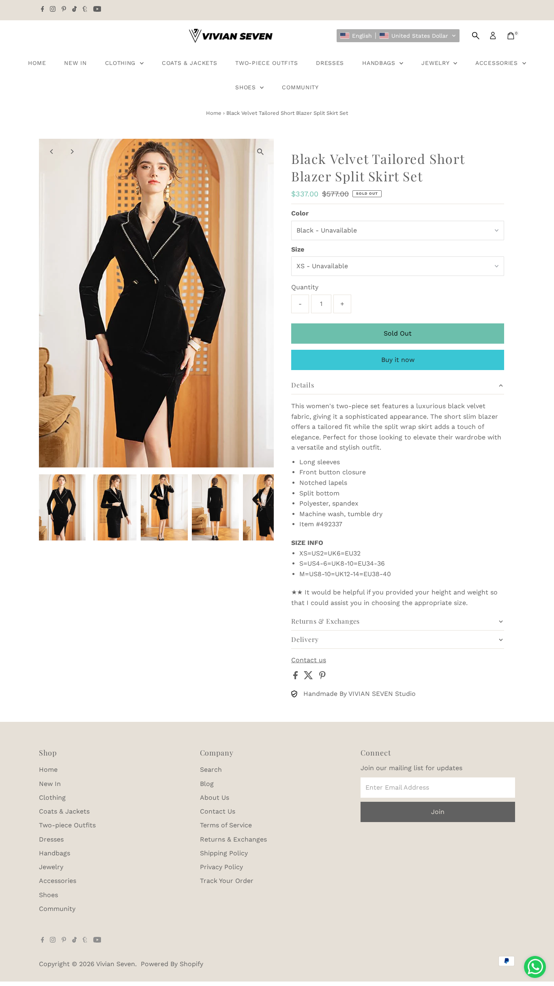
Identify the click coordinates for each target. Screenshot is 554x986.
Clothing (121, 63)
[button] (398, 35)
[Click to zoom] (260, 152)
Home (37, 63)
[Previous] (52, 151)
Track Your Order (226, 881)
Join (437, 812)
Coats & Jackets (189, 63)
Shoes (246, 87)
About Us (214, 797)
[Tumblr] (85, 9)
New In (75, 63)
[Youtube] (97, 9)
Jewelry (436, 63)
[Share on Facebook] (296, 677)
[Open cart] (511, 35)
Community (300, 87)
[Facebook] (42, 9)
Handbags (379, 63)
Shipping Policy (224, 853)
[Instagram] (53, 9)
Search (211, 769)
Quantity (304, 287)
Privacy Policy (221, 867)
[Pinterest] (64, 9)
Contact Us (217, 811)
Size (297, 249)
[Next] (72, 151)
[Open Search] (475, 35)
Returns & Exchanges (233, 839)
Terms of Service (226, 825)
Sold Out (398, 333)
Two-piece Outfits (266, 63)
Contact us (308, 660)
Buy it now (397, 360)
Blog (207, 784)
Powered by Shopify (172, 964)
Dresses (330, 63)
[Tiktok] (74, 9)
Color (300, 213)
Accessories (497, 63)
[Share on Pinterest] (322, 677)
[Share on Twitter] (309, 677)
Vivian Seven (115, 964)
